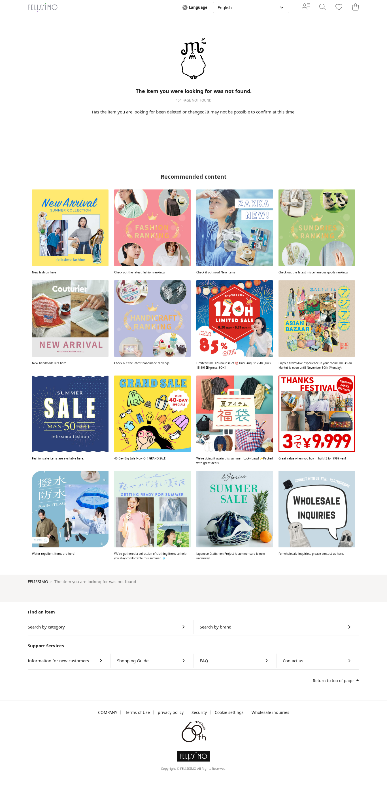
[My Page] (306, 7)
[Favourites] (339, 7)
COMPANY (107, 712)
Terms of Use (137, 712)
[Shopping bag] (355, 7)
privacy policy (171, 712)
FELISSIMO (38, 581)
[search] (322, 7)
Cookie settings (229, 712)
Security (199, 712)
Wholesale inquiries (270, 712)
